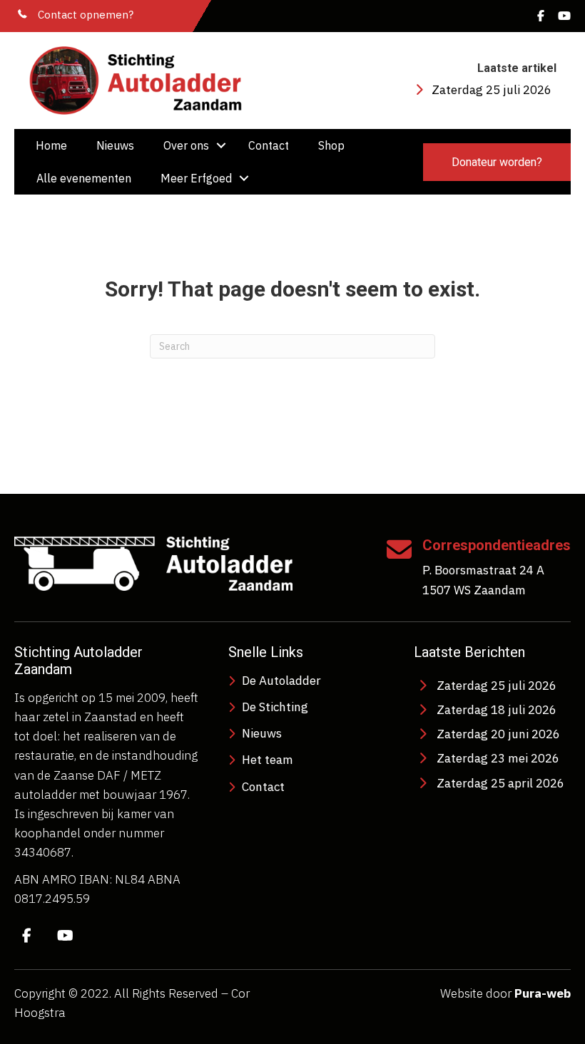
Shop (331, 145)
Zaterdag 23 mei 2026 (498, 758)
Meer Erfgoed (196, 178)
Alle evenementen (83, 178)
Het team (267, 760)
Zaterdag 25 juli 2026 (491, 90)
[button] (221, 145)
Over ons (186, 145)
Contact (268, 145)
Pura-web (542, 993)
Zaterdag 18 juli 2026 (496, 710)
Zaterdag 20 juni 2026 (498, 734)
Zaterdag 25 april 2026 (500, 783)
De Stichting (275, 707)
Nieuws (115, 145)
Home (51, 145)
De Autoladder (281, 680)
